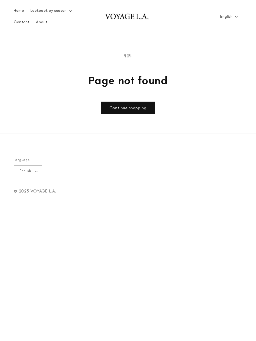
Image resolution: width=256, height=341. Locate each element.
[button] (50, 10)
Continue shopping (128, 107)
